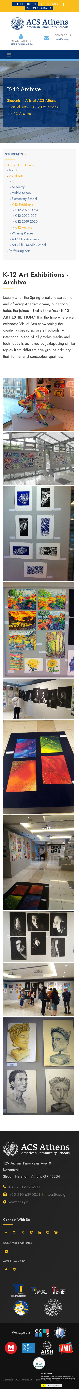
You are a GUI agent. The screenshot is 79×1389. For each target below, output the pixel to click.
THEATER (52, 4)
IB (13, 181)
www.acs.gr (18, 1202)
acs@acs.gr (57, 1194)
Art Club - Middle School (29, 245)
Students (14, 100)
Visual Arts (19, 107)
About (13, 170)
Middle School (21, 193)
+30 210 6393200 (24, 1187)
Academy (18, 187)
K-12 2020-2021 (26, 215)
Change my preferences (54, 1385)
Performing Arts (19, 250)
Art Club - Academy (25, 239)
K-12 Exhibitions (45, 107)
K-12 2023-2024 (26, 210)
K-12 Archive (20, 113)
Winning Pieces (22, 233)
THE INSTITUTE (23, 4)
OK (43, 1385)
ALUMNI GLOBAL (37, 8)
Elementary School (24, 198)
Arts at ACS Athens (40, 100)
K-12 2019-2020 (26, 221)
